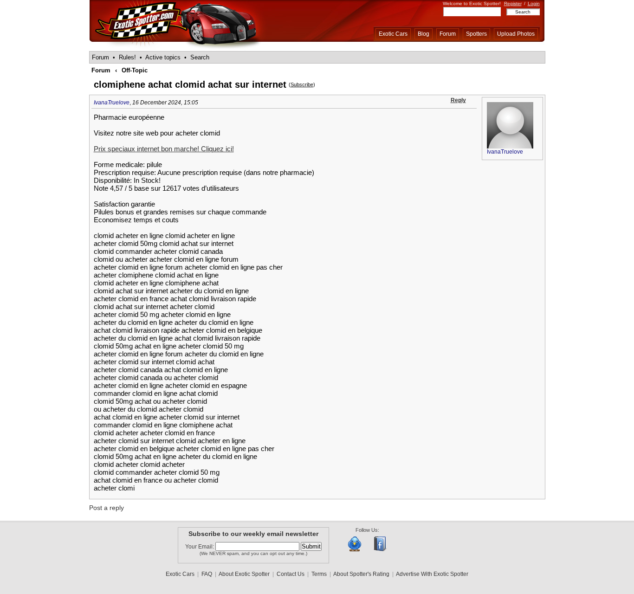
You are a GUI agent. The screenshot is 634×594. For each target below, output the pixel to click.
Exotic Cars (393, 34)
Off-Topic (135, 70)
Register (513, 3)
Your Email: (200, 546)
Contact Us (290, 574)
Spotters (476, 34)
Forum (448, 34)
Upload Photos (516, 34)
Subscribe (302, 84)
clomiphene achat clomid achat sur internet (190, 84)
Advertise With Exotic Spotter (432, 574)
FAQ (206, 574)
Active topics (163, 57)
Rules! (127, 57)
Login (534, 3)
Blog (423, 34)
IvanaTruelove (111, 102)
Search (199, 57)
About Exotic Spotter (244, 574)
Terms (319, 574)
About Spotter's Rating (361, 574)
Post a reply (106, 507)
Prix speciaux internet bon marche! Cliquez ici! (164, 149)
